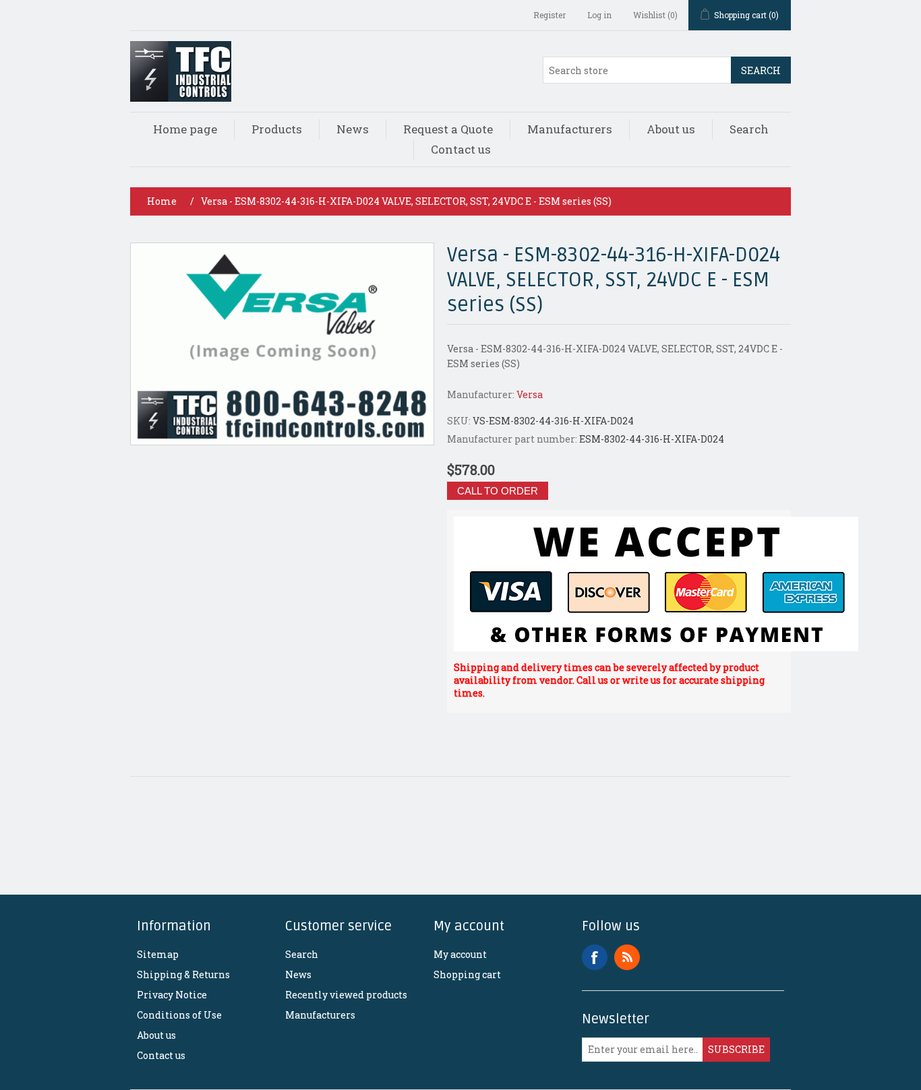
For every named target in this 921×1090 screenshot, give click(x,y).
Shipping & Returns (183, 974)
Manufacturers (569, 129)
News (352, 129)
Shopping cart (467, 974)
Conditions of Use (179, 1014)
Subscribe (736, 1049)
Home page (185, 129)
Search (761, 70)
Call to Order (497, 490)
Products (276, 129)
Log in (599, 14)
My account (460, 954)
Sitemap (158, 954)
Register (549, 14)
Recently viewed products (346, 994)
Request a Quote (448, 129)
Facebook (594, 957)
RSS (627, 957)
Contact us (461, 149)
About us (671, 129)
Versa (529, 394)
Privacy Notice (172, 994)
